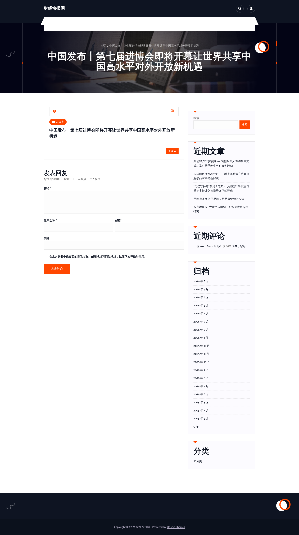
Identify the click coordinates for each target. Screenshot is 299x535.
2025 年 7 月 (201, 386)
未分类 (60, 122)
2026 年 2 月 (201, 330)
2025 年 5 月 (201, 402)
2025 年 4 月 (201, 410)
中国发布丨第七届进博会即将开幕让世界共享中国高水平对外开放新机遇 (154, 46)
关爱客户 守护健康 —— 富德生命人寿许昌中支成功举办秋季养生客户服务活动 (221, 163)
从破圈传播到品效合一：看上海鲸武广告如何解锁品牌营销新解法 (221, 176)
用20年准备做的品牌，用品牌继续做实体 (218, 199)
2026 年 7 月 (201, 289)
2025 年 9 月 (201, 370)
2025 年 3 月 (201, 418)
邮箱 (119, 220)
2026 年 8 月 (201, 281)
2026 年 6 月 (201, 297)
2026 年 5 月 (201, 305)
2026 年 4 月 (201, 313)
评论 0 (172, 151)
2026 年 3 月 (201, 322)
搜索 (196, 118)
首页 (103, 46)
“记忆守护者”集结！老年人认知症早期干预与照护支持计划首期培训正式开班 (221, 188)
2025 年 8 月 (201, 378)
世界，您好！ (240, 246)
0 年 (196, 427)
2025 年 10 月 (201, 362)
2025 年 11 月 (201, 354)
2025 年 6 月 (201, 394)
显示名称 (50, 220)
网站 (46, 238)
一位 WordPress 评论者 (207, 246)
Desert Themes (176, 527)
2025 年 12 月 (201, 346)
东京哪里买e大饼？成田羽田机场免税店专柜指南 (220, 209)
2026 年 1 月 (200, 338)
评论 (47, 188)
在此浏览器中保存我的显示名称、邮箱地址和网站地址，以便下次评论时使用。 (98, 256)
